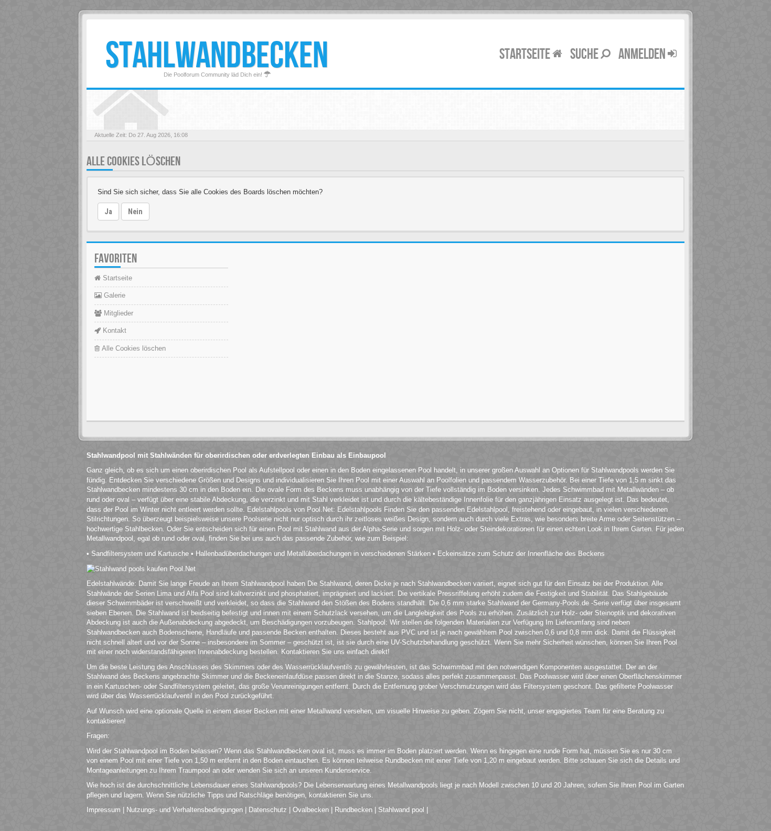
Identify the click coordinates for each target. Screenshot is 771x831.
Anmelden (643, 54)
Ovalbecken (311, 810)
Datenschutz (268, 810)
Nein (135, 211)
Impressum (104, 810)
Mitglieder (117, 313)
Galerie (113, 295)
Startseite (525, 54)
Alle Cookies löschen (133, 348)
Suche (585, 54)
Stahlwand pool (401, 810)
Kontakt (113, 330)
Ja (108, 211)
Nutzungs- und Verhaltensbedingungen (184, 810)
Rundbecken (353, 810)
